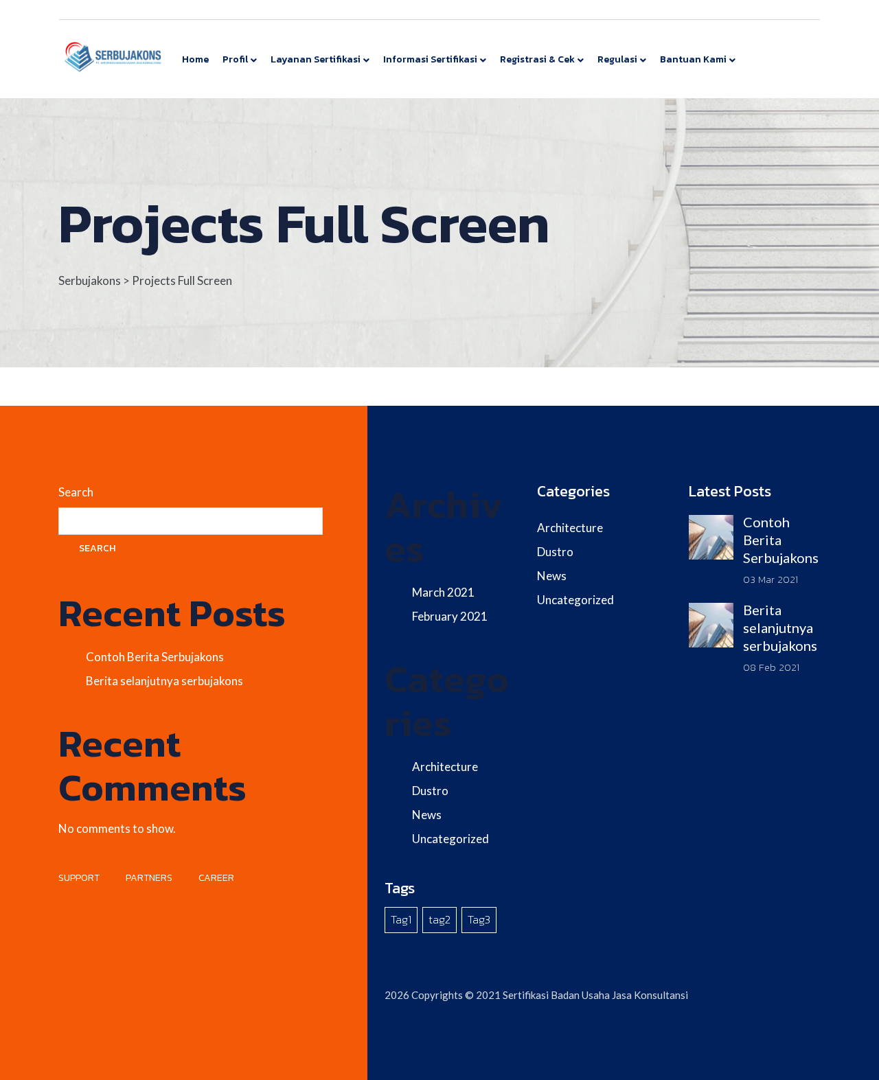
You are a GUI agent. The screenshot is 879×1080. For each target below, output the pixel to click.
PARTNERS (149, 878)
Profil (235, 59)
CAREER (216, 878)
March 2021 (443, 592)
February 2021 (450, 616)
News (427, 814)
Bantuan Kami (693, 59)
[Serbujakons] (113, 56)
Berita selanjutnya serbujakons (164, 681)
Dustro (430, 790)
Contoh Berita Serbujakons (155, 657)
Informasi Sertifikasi (430, 59)
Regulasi (617, 59)
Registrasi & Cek (537, 59)
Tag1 (401, 919)
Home (195, 59)
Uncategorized (450, 838)
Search (75, 492)
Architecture (445, 766)
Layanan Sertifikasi (316, 59)
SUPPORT (79, 878)
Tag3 (479, 919)
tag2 (439, 919)
